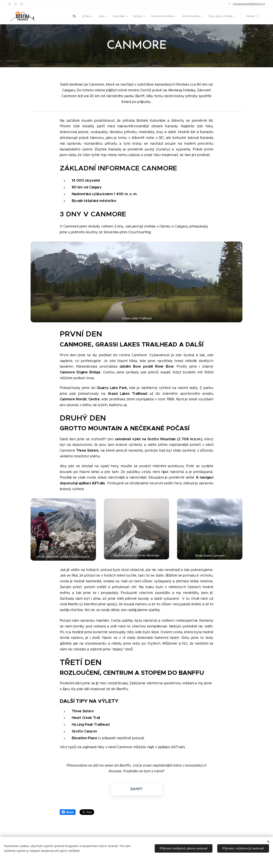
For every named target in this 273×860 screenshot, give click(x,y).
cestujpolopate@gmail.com (249, 4)
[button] (253, 16)
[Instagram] (15, 4)
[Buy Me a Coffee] (9, 4)
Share (70, 812)
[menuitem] (75, 16)
